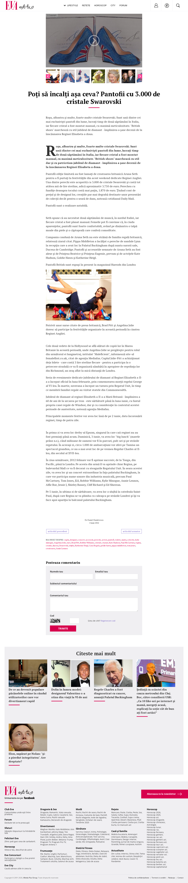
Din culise (115, 853)
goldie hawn (105, 545)
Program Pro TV (59, 842)
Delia (65, 837)
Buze (51, 859)
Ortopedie (90, 842)
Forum (123, 5)
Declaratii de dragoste (61, 820)
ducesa (55, 545)
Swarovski (63, 545)
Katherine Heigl (81, 545)
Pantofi (103, 815)
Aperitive (115, 820)
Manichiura (66, 856)
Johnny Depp (58, 832)
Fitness (84, 851)
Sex (70, 815)
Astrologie (151, 824)
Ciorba (129, 812)
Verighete (80, 820)
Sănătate (81, 828)
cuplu (66, 539)
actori (104, 539)
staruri (105, 542)
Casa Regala (94, 545)
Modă (79, 809)
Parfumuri (62, 854)
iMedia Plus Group (30, 878)
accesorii (89, 539)
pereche (97, 539)
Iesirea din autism (124, 856)
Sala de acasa (93, 861)
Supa (126, 815)
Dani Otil (44, 837)
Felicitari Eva (12, 838)
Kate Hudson (114, 542)
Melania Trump (66, 839)
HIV (83, 842)
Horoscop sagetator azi (157, 852)
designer (73, 539)
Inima (93, 831)
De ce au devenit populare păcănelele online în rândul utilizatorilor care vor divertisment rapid (28, 695)
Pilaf (139, 820)
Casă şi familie (119, 831)
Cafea (120, 815)
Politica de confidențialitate (138, 878)
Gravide (114, 844)
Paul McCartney (128, 542)
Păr (41, 854)
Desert (123, 820)
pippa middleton (119, 545)
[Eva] (13, 3)
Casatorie (64, 815)
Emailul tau (101, 571)
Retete (86, 5)
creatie (49, 545)
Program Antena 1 (48, 844)
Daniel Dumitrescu (95, 520)
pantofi (111, 539)
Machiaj (51, 856)
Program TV (45, 842)
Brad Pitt (75, 542)
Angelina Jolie (60, 542)
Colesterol (104, 834)
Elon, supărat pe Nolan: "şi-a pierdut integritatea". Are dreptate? (27, 757)
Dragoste (44, 812)
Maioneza (131, 820)
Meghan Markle (47, 829)
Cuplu (49, 815)
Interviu (124, 853)
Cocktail (123, 817)
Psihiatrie (100, 842)
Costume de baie (92, 815)
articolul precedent (57, 531)
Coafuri (43, 856)
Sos (140, 812)
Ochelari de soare (93, 820)
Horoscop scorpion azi (157, 849)
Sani (58, 856)
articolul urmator (131, 531)
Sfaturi (8, 828)
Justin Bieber (52, 839)
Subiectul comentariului (63, 583)
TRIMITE (63, 628)
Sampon (44, 859)
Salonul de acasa (66, 861)
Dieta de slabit (100, 856)
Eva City (9, 865)
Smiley (52, 837)
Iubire (56, 815)
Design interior (129, 839)
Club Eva (9, 809)
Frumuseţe (46, 850)
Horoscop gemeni (155, 834)
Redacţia (171, 878)
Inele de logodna (98, 817)
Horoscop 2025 (153, 815)
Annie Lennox (62, 548)
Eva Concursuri (13, 855)
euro (69, 542)
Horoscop (100, 5)
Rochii (47, 854)
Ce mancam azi (124, 825)
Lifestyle (72, 5)
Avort (102, 839)
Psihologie (101, 831)
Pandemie (116, 861)
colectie (130, 539)
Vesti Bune (124, 859)
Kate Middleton (63, 829)
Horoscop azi (153, 817)
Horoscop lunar (154, 827)
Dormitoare (116, 839)
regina (138, 542)
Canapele (132, 837)
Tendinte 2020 (82, 822)
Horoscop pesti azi (155, 857)
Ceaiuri (87, 831)
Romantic (53, 812)
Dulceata (133, 815)
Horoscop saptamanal (157, 867)
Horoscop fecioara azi (157, 842)
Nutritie (89, 856)
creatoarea (50, 548)
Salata (114, 815)
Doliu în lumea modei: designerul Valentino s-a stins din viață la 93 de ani (69, 693)
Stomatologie (93, 834)
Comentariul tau (59, 595)
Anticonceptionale (84, 836)
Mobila (124, 837)
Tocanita (115, 817)
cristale (98, 542)
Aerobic (95, 853)
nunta (124, 539)
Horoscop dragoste (155, 820)
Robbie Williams (87, 542)
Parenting (115, 842)
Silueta (93, 858)
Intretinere (86, 853)
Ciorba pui (132, 822)
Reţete (114, 809)
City (113, 5)
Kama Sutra (45, 817)
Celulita (57, 859)
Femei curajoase (126, 844)
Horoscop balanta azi (156, 862)
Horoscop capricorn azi (157, 847)
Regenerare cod (108, 620)
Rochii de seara (89, 812)
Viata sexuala (65, 812)
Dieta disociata (82, 858)
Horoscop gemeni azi (156, 839)
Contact (180, 878)
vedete (118, 539)
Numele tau (56, 571)
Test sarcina (98, 836)
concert (81, 539)
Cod (52, 615)
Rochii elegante (83, 817)
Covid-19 (134, 859)
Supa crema (133, 817)
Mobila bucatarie (119, 834)
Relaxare (105, 851)
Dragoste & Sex (48, 809)
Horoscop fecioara (155, 832)
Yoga (78, 853)
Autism (138, 844)
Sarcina (79, 831)
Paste (122, 812)
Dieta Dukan (94, 851)
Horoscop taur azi (155, 844)
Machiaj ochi (68, 859)
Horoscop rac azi (154, 837)
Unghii (54, 854)
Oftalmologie (93, 839)
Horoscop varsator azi (157, 854)
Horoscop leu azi (154, 859)
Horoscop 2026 (153, 812)
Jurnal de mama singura (132, 842)
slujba (71, 545)
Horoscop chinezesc (156, 822)
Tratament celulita (48, 861)
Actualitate (117, 850)
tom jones (131, 545)
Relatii (43, 815)
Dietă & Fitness (84, 848)
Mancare (115, 812)
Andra (59, 837)
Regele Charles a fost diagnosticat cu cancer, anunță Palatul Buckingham (113, 693)
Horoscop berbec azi (156, 864)
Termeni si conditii (159, 878)
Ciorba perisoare (119, 822)
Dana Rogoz (68, 834)
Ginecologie (81, 834)
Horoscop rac (153, 829)
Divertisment (47, 826)
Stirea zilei (134, 853)
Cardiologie (81, 839)
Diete (78, 851)
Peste (135, 812)
